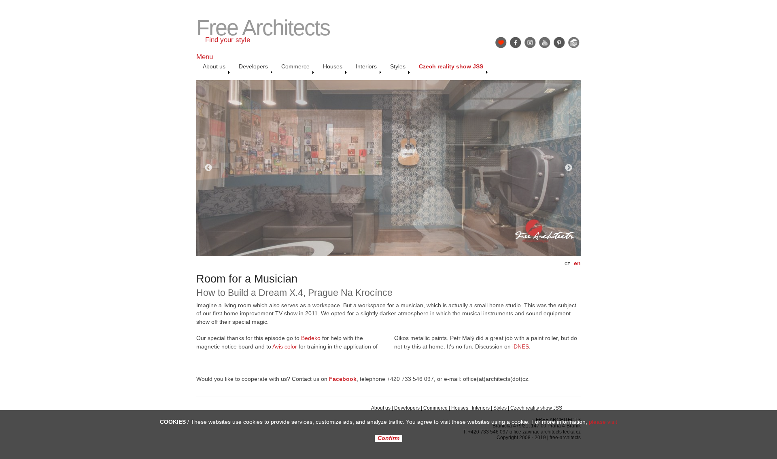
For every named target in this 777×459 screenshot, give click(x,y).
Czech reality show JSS (536, 408)
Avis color (284, 347)
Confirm (388, 439)
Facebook (516, 42)
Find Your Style (501, 42)
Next (569, 168)
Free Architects (263, 27)
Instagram (530, 42)
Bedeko (310, 338)
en (577, 263)
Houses (459, 408)
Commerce (435, 408)
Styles (500, 408)
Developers (407, 408)
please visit (603, 422)
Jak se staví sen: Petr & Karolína (574, 42)
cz (567, 263)
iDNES (520, 347)
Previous (208, 168)
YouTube (545, 42)
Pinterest (559, 42)
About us (381, 408)
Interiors (481, 408)
